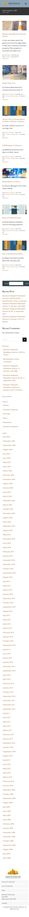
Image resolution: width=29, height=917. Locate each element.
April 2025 (7, 467)
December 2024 (9, 479)
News (17, 96)
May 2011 (7, 722)
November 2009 (9, 790)
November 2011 (9, 705)
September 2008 (9, 845)
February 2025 (8, 475)
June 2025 (7, 458)
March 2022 (7, 505)
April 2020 (7, 522)
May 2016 (7, 586)
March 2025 (7, 471)
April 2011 (7, 726)
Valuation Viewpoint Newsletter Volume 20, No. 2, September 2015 (14, 311)
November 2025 (9, 441)
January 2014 (8, 662)
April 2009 (7, 820)
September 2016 (9, 573)
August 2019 (7, 530)
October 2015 (8, 603)
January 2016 (8, 594)
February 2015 (8, 632)
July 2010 (6, 760)
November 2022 (9, 501)
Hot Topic (12, 96)
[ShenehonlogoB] (11, 2)
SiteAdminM (7, 55)
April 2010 (7, 773)
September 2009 (9, 798)
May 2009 (7, 815)
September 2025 (9, 445)
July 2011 (6, 713)
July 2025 (6, 454)
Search (7, 283)
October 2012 (8, 692)
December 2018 (9, 539)
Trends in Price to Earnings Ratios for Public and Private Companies (13, 120)
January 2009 (8, 828)
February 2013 (8, 683)
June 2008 (7, 858)
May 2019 (7, 535)
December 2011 (9, 701)
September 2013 (9, 671)
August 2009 (7, 803)
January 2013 (8, 688)
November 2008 (9, 837)
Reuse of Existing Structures (11, 218)
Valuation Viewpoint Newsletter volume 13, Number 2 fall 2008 (11, 368)
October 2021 (8, 509)
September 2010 (9, 752)
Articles (8, 56)
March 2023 (7, 496)
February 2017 (8, 552)
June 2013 (7, 675)
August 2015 (7, 611)
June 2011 (7, 717)
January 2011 (8, 739)
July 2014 (6, 649)
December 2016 (9, 560)
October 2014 (8, 641)
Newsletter (7, 422)
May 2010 (7, 769)
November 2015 (9, 598)
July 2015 (6, 615)
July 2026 (6, 437)
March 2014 (7, 658)
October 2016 (8, 569)
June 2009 (7, 811)
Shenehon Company (9, 94)
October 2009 (8, 794)
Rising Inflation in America (11, 181)
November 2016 (9, 564)
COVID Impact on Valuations (12, 145)
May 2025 (7, 462)
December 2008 (9, 832)
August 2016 (7, 577)
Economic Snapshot (10, 410)
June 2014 (7, 654)
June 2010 (7, 764)
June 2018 (7, 543)
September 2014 (9, 645)
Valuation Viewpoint (10, 427)
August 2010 (7, 756)
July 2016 (6, 581)
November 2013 (9, 666)
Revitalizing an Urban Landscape (14, 301)
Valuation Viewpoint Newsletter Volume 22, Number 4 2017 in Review (14, 319)
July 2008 (6, 854)
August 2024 (7, 484)
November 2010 (9, 743)
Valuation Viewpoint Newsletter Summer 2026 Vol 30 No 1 (14, 352)
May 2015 (7, 620)
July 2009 (6, 807)
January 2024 (8, 488)
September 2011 (9, 709)
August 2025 (7, 450)
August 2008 (7, 849)
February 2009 (8, 824)
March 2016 (7, 590)
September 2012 (9, 696)
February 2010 (8, 781)
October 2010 (8, 747)
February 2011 (8, 735)
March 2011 (7, 730)
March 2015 (7, 628)
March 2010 (7, 777)
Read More (5, 58)
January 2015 (8, 637)
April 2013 (7, 679)
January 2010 (8, 786)
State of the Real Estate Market (12, 254)
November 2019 (9, 526)
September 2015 (9, 607)
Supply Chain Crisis (9, 83)
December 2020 (9, 513)
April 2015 (7, 624)
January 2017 (8, 556)
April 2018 (7, 547)
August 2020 (7, 518)
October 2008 (8, 841)
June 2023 (7, 492)
